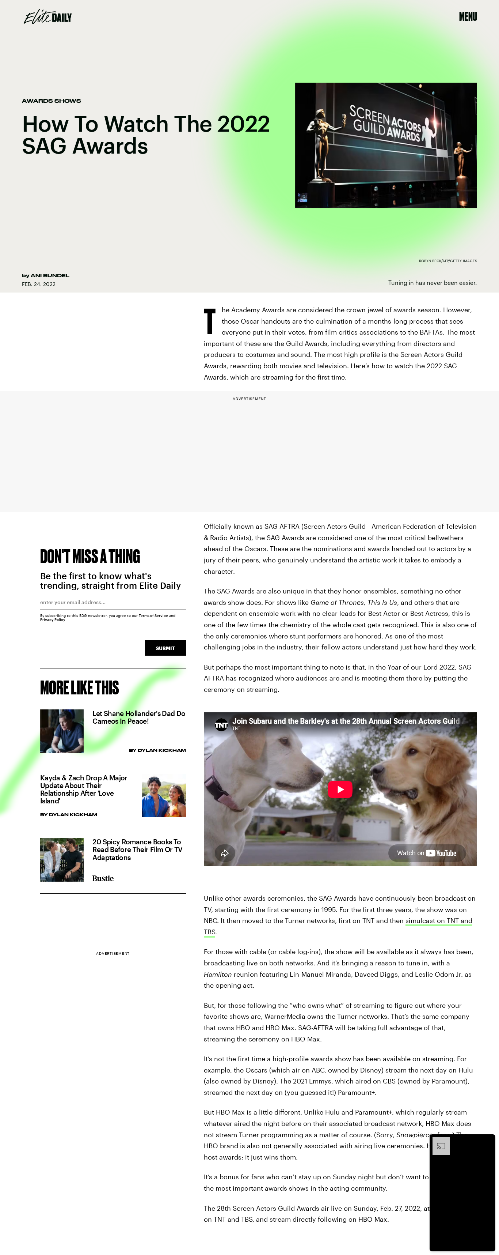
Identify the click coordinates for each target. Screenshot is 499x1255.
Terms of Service (153, 615)
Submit (165, 648)
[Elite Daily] (47, 16)
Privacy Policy (52, 619)
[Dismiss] (487, 1141)
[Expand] (437, 1141)
